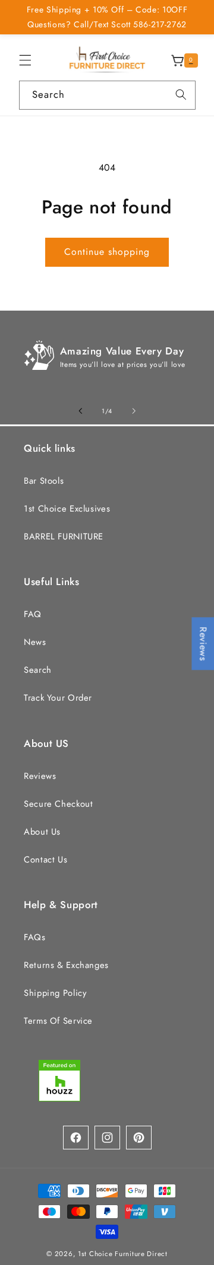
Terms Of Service (58, 1020)
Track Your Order (58, 697)
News (35, 642)
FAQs (35, 937)
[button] (25, 60)
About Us (42, 831)
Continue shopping (107, 251)
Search (38, 669)
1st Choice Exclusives (67, 508)
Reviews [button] (203, 643)
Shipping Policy (55, 992)
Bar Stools (44, 480)
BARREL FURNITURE (63, 536)
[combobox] (107, 95)
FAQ (33, 614)
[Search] (180, 94)
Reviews (40, 775)
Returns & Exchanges (66, 965)
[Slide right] (134, 411)
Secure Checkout (58, 803)
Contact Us (45, 859)
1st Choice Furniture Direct (123, 1253)
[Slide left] (80, 411)
